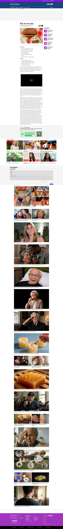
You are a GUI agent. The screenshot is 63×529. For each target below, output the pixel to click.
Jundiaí (44, 521)
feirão (29, 7)
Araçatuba (44, 517)
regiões (17, 7)
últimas (13, 7)
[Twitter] (42, 25)
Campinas (44, 519)
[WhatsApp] (40, 25)
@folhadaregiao (21, 516)
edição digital (21, 7)
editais (25, 7)
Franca (44, 520)
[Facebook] (39, 25)
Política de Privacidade (31, 527)
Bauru (44, 518)
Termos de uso (22, 527)
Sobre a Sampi (14, 527)
